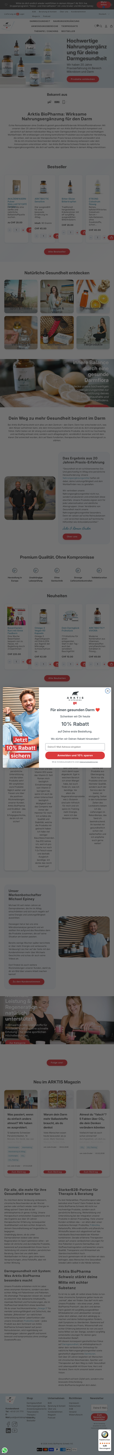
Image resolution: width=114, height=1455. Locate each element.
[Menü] (109, 1431)
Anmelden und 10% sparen (75, 755)
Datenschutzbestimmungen (89, 762)
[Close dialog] (107, 690)
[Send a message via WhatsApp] (4, 1450)
